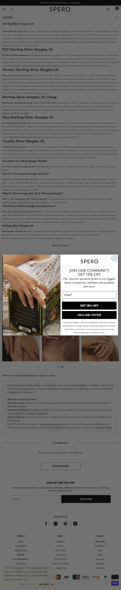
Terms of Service (96, 329)
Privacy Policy (106, 329)
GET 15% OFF (89, 306)
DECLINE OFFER (89, 315)
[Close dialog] (114, 258)
